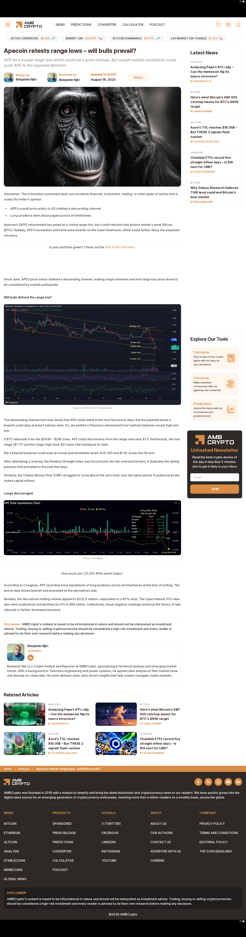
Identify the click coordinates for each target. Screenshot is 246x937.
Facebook (110, 833)
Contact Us (160, 842)
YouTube (109, 860)
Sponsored (62, 824)
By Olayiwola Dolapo (62, 753)
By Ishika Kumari (150, 723)
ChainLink (146, 733)
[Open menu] (8, 24)
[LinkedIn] (30, 658)
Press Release (64, 833)
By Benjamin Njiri (201, 201)
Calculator (132, 25)
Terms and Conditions (218, 833)
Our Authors (161, 833)
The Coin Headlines (215, 851)
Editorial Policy (213, 842)
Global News (15, 879)
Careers (157, 860)
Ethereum (12, 833)
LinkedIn (109, 842)
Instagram (111, 851)
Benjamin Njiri (26, 79)
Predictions (81, 25)
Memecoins (13, 870)
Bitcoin (145, 704)
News (60, 25)
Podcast (157, 25)
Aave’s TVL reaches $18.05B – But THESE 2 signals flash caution (65, 743)
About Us (158, 824)
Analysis (54, 704)
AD (240, 1)
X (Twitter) (111, 824)
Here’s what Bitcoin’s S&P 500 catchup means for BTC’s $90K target (214, 101)
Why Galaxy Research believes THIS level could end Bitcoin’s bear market (214, 192)
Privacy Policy (212, 824)
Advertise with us (165, 851)
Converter (107, 25)
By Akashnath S (58, 723)
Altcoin (53, 733)
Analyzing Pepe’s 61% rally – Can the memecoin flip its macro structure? (68, 714)
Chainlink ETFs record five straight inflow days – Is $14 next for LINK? (160, 743)
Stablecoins (14, 860)
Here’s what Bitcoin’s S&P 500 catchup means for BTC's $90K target (160, 714)
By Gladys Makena (152, 753)
